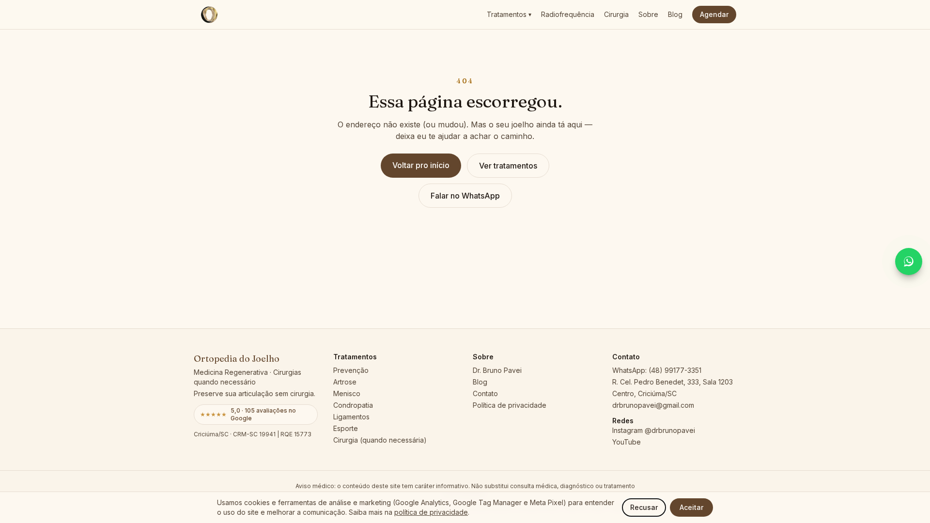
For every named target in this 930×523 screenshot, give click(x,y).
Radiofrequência (567, 14)
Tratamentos (509, 14)
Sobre (648, 14)
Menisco (346, 393)
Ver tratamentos (508, 165)
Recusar (644, 507)
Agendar (714, 14)
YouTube (626, 442)
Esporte (345, 428)
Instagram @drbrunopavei (653, 430)
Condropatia (353, 405)
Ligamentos (351, 417)
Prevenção (351, 370)
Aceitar (691, 507)
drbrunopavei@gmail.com (653, 405)
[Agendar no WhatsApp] (908, 261)
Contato (485, 393)
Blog (675, 14)
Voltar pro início (421, 165)
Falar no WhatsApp (465, 195)
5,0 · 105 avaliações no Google (248, 414)
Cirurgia (616, 14)
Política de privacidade (509, 405)
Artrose (344, 382)
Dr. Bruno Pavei (497, 370)
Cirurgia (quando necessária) (380, 440)
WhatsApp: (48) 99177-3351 (656, 370)
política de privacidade (431, 512)
